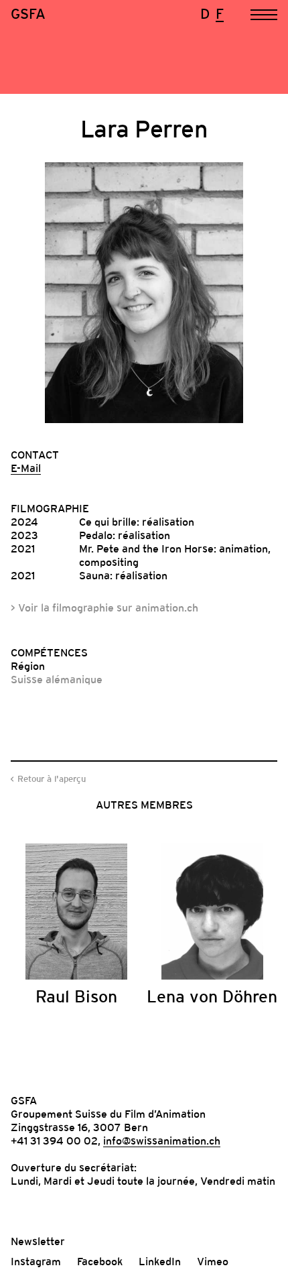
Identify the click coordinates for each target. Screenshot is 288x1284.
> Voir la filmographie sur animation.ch (104, 607)
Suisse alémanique (56, 679)
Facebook (100, 1261)
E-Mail (26, 468)
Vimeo (212, 1261)
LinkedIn (160, 1261)
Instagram (36, 1261)
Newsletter (38, 1241)
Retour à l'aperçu (51, 779)
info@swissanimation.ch (161, 1140)
